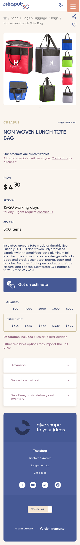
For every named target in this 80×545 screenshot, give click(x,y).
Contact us (60, 158)
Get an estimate (33, 285)
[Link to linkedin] (45, 485)
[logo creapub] (22, 427)
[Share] (74, 16)
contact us (45, 212)
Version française (52, 528)
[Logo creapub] (16, 5)
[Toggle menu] (73, 6)
